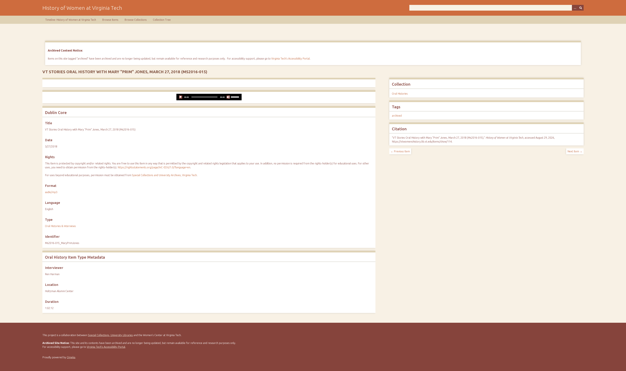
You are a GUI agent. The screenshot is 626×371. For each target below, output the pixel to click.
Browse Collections (136, 19)
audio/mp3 (51, 192)
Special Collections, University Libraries (110, 335)
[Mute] (228, 97)
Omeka (71, 357)
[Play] (180, 97)
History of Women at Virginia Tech (82, 8)
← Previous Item (400, 151)
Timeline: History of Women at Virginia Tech (70, 19)
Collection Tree (162, 19)
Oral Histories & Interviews (60, 226)
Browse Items (110, 19)
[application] (209, 97)
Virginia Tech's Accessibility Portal (290, 58)
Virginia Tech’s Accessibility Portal (106, 346)
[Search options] (575, 8)
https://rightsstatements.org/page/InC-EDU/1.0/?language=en (154, 167)
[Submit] (581, 8)
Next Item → (574, 151)
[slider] (235, 97)
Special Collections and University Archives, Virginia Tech (164, 175)
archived (397, 115)
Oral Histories (400, 93)
